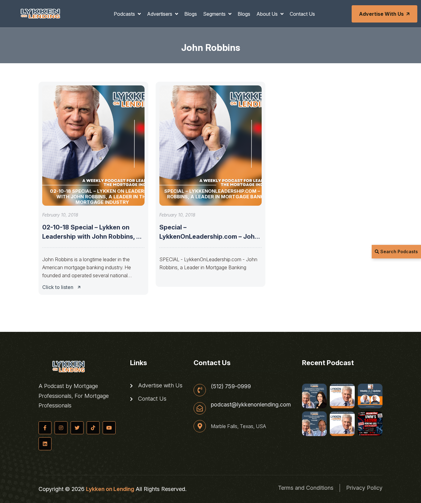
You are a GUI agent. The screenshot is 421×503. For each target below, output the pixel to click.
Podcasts (125, 14)
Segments (215, 14)
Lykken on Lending (110, 489)
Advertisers (160, 14)
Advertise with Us (381, 14)
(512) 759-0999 (231, 386)
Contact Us (302, 14)
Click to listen (57, 287)
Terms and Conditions (305, 487)
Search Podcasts (398, 251)
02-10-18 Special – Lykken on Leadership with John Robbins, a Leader (91, 236)
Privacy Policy (364, 487)
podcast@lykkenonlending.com (251, 404)
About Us (267, 14)
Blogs (190, 14)
